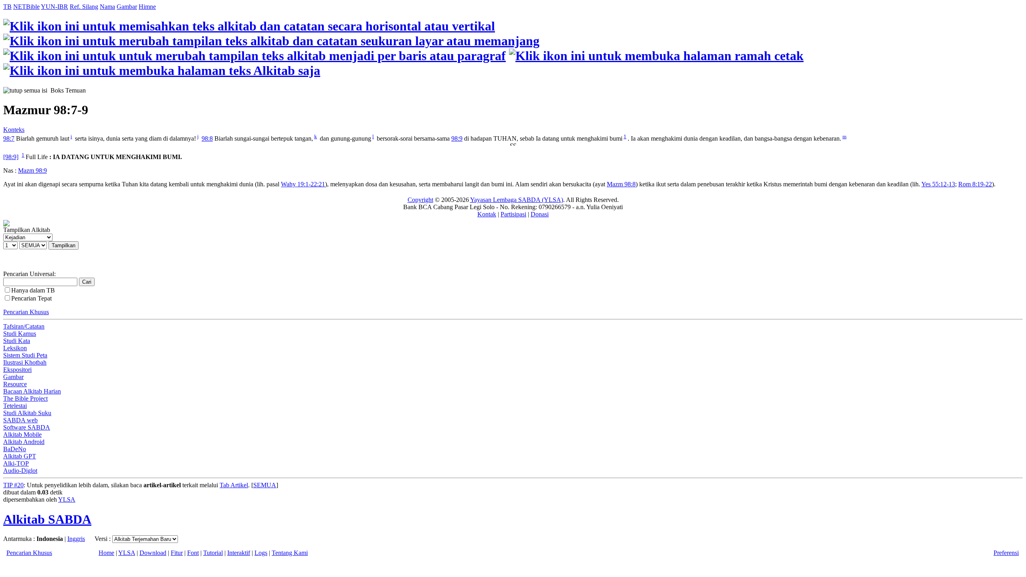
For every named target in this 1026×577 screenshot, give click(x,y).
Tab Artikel (234, 485)
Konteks (13, 129)
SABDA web (20, 420)
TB (7, 6)
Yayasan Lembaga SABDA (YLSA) (516, 199)
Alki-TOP (16, 463)
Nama (107, 6)
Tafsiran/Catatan (23, 326)
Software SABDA (26, 427)
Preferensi (1006, 552)
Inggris (76, 538)
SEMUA (264, 485)
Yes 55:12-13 (938, 184)
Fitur (177, 552)
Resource (15, 384)
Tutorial (213, 552)
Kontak (486, 214)
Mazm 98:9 (32, 170)
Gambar (127, 6)
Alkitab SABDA (47, 519)
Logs (260, 552)
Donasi (540, 214)
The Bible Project (25, 398)
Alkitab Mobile (22, 434)
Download (152, 552)
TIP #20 (13, 485)
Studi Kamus (19, 333)
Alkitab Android (23, 441)
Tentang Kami (290, 552)
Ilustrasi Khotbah (24, 362)
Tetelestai (15, 405)
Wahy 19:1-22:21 (303, 184)
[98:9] (10, 156)
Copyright (420, 199)
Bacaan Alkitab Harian (32, 391)
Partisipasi (513, 214)
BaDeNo (14, 449)
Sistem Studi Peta (25, 355)
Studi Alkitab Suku (27, 413)
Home (106, 552)
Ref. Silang (84, 6)
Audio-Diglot (20, 470)
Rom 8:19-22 (975, 184)
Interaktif (238, 552)
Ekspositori (17, 369)
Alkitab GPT (19, 456)
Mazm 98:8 (621, 184)
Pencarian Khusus (26, 312)
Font (193, 552)
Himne (147, 6)
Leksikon (15, 348)
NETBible (26, 6)
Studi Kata (16, 340)
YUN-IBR (54, 6)
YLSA (66, 499)
